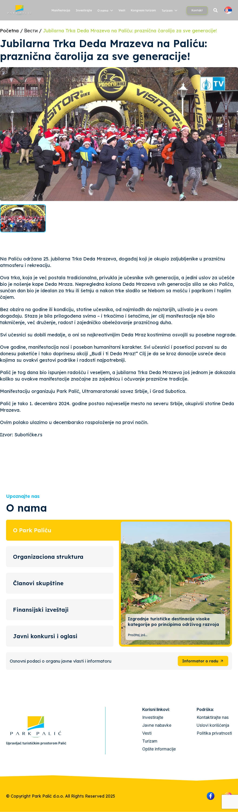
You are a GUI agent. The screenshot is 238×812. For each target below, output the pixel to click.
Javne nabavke (156, 725)
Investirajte (84, 10)
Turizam (167, 10)
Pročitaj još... (137, 635)
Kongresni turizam (143, 10)
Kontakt (197, 10)
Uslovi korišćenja (213, 725)
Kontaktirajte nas (213, 717)
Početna (9, 30)
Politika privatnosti (214, 733)
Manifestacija (61, 10)
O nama (102, 10)
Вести (31, 30)
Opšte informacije (159, 748)
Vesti (122, 10)
